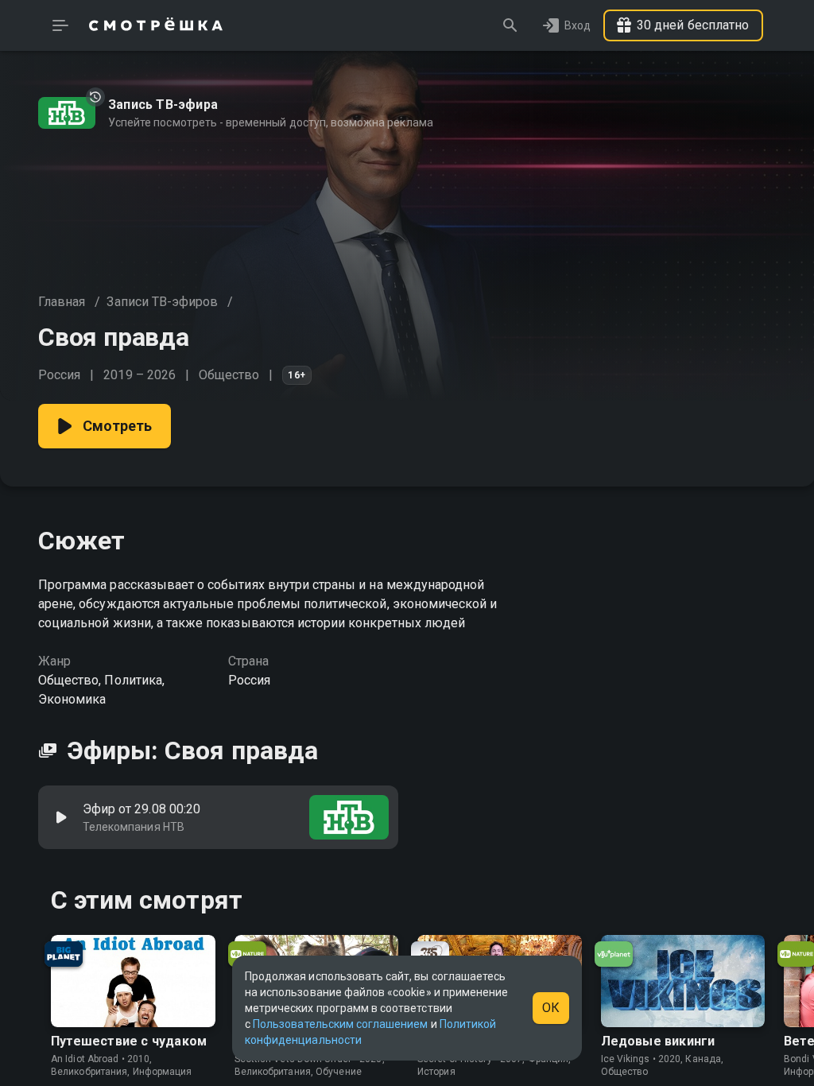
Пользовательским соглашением (340, 1024)
